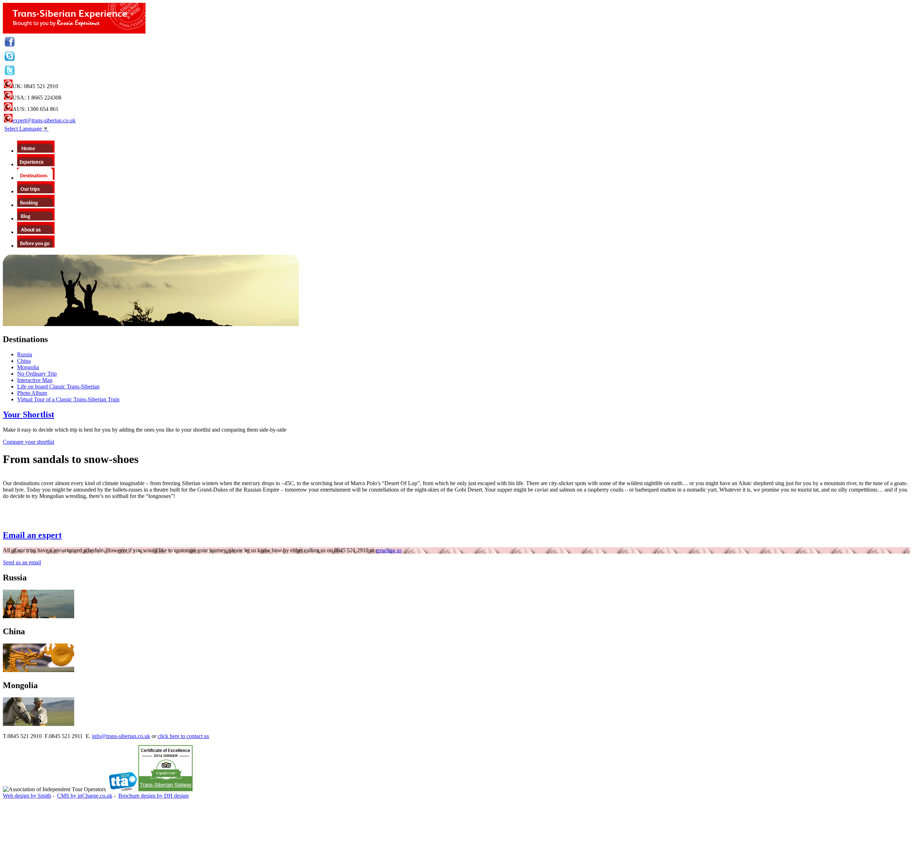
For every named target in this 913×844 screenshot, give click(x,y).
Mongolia (28, 367)
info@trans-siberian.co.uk (121, 736)
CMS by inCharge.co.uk (84, 796)
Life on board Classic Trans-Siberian (58, 386)
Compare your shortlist (28, 442)
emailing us (389, 550)
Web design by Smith (27, 796)
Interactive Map (34, 380)
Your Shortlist (28, 414)
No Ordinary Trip (37, 374)
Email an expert (32, 535)
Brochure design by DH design (153, 796)
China (24, 361)
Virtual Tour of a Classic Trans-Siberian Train (68, 399)
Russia (24, 354)
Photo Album (32, 393)
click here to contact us (183, 736)
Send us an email (22, 562)
